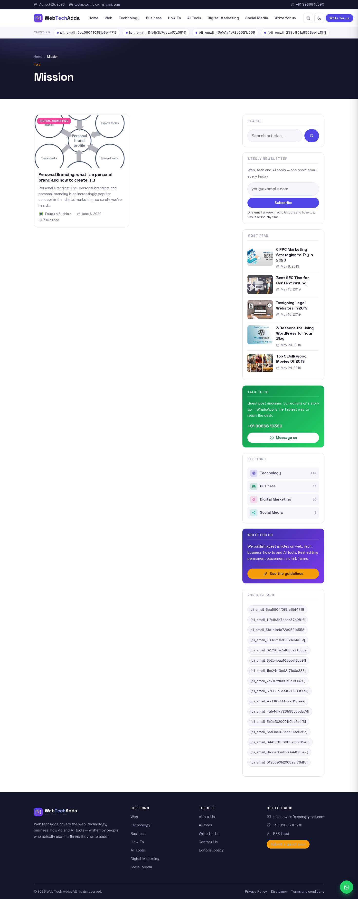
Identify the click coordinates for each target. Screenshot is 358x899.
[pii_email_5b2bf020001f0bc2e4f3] (278, 722)
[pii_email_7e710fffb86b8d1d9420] (278, 681)
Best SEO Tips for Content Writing (292, 280)
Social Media (256, 18)
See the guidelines (286, 573)
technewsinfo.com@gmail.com (97, 4)
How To (174, 18)
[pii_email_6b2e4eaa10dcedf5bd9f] (278, 660)
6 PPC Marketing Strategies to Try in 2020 (294, 254)
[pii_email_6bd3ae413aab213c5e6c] (279, 732)
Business (154, 18)
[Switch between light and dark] (319, 18)
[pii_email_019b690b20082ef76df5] (279, 762)
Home (93, 18)
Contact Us (208, 842)
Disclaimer (279, 891)
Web (108, 18)
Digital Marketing (223, 18)
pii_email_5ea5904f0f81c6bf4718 (88, 32)
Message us (286, 437)
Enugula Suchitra (58, 214)
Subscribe (283, 202)
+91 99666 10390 (310, 4)
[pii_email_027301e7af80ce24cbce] (279, 650)
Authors (205, 825)
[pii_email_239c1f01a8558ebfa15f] (296, 32)
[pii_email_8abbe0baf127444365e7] (279, 752)
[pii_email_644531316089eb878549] (280, 742)
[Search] (308, 18)
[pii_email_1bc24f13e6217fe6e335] (278, 671)
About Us (207, 817)
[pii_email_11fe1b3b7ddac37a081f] (157, 32)
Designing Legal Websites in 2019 (292, 305)
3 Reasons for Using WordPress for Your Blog (295, 333)
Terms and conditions (307, 891)
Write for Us (209, 833)
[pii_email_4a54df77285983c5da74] (280, 711)
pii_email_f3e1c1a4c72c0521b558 (227, 32)
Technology (129, 18)
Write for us (285, 18)
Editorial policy (211, 850)
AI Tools (194, 18)
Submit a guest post (288, 844)
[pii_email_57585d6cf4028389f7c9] (280, 691)
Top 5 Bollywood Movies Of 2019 (291, 359)
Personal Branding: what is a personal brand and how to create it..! (75, 177)
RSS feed (281, 833)
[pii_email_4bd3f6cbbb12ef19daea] (278, 701)
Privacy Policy (256, 891)
